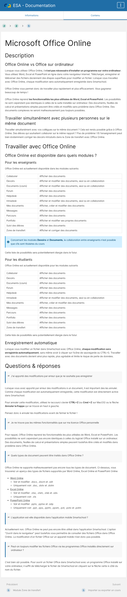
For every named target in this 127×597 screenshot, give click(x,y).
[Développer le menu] (120, 5)
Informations (31, 15)
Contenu (95, 15)
